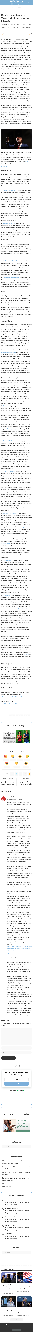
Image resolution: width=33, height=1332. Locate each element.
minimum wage (5, 543)
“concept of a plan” (12, 429)
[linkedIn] (20, 774)
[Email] (29, 774)
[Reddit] (25, 774)
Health (18, 27)
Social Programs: (8, 350)
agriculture (25, 527)
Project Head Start (23, 608)
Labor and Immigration (9, 513)
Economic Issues (7, 539)
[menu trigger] (3, 2)
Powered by (12, 1090)
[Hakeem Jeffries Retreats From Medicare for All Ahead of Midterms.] (24, 1277)
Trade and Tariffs (8, 441)
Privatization (7, 595)
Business (6, 27)
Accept (16, 1330)
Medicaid (4, 352)
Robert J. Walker (8, 24)
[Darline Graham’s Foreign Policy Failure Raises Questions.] (8, 1301)
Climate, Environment (9, 471)
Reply (29, 797)
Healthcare (6, 406)
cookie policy (21, 1326)
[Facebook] (12, 774)
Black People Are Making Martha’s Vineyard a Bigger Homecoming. (17, 1203)
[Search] (31, 2)
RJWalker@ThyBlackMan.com (12, 704)
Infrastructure (7, 560)
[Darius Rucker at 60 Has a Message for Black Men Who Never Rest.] (24, 1301)
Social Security (11, 352)
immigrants (4, 166)
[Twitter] (16, 774)
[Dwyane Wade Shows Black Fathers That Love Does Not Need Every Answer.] (8, 1277)
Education (13, 27)
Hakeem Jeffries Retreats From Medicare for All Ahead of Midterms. (24, 1287)
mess (26, 161)
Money (23, 27)
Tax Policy (6, 378)
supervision (21, 625)
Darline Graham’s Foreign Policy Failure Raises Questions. (7, 1311)
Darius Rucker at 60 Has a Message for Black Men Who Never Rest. (24, 1311)
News (27, 27)
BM (3, 27)
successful (26, 654)
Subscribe (16, 1084)
